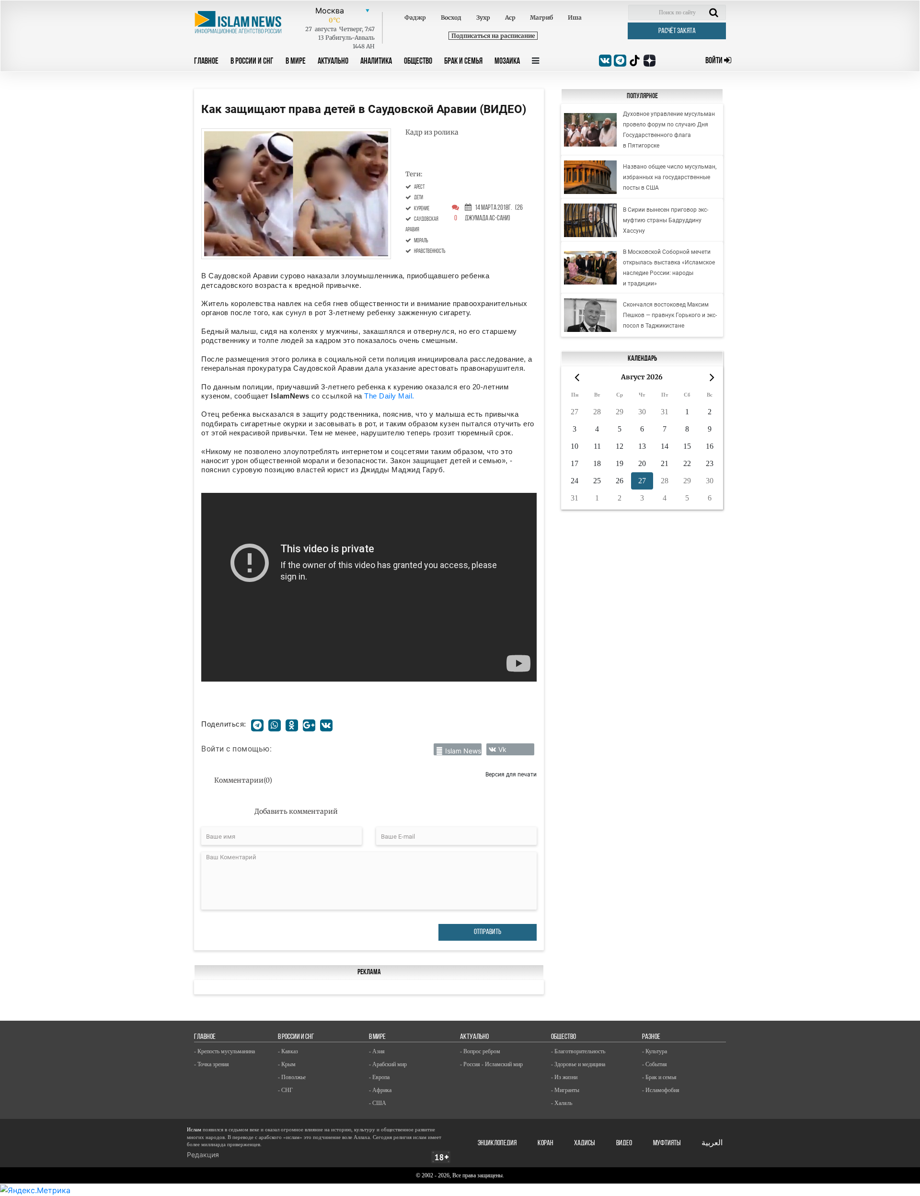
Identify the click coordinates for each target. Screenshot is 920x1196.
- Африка (380, 1090)
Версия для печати (511, 774)
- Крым (287, 1064)
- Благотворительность (578, 1051)
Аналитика (376, 61)
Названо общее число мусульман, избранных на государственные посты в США (669, 177)
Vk (502, 749)
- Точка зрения (211, 1064)
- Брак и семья (659, 1077)
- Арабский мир (388, 1064)
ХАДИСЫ (584, 1143)
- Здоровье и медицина (578, 1064)
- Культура (654, 1051)
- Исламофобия (660, 1090)
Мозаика (507, 61)
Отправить (487, 932)
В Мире (296, 61)
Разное (651, 1037)
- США (377, 1103)
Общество (418, 61)
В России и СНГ (252, 61)
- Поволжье (292, 1077)
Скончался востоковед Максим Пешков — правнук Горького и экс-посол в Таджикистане (670, 315)
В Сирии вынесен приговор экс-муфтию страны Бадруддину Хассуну (665, 220)
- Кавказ (288, 1051)
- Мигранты (565, 1090)
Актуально (333, 61)
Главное (206, 61)
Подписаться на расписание (493, 35)
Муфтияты (667, 1143)
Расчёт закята (677, 31)
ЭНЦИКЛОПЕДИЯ (497, 1143)
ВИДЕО (624, 1143)
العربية (712, 1143)
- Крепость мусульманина (224, 1051)
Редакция (203, 1154)
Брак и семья (463, 61)
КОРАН (545, 1143)
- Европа (379, 1077)
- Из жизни (564, 1077)
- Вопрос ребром (480, 1051)
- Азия (377, 1051)
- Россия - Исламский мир (491, 1064)
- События (654, 1064)
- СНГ (285, 1090)
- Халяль (561, 1103)
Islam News (463, 751)
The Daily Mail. (389, 396)
